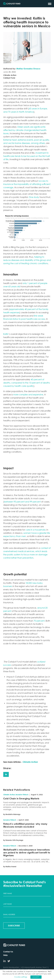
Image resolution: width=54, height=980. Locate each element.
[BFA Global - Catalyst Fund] (11, 3)
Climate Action (30, 762)
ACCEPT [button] (36, 977)
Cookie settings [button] (20, 977)
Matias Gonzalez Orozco (28, 68)
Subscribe (14, 925)
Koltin (6, 334)
